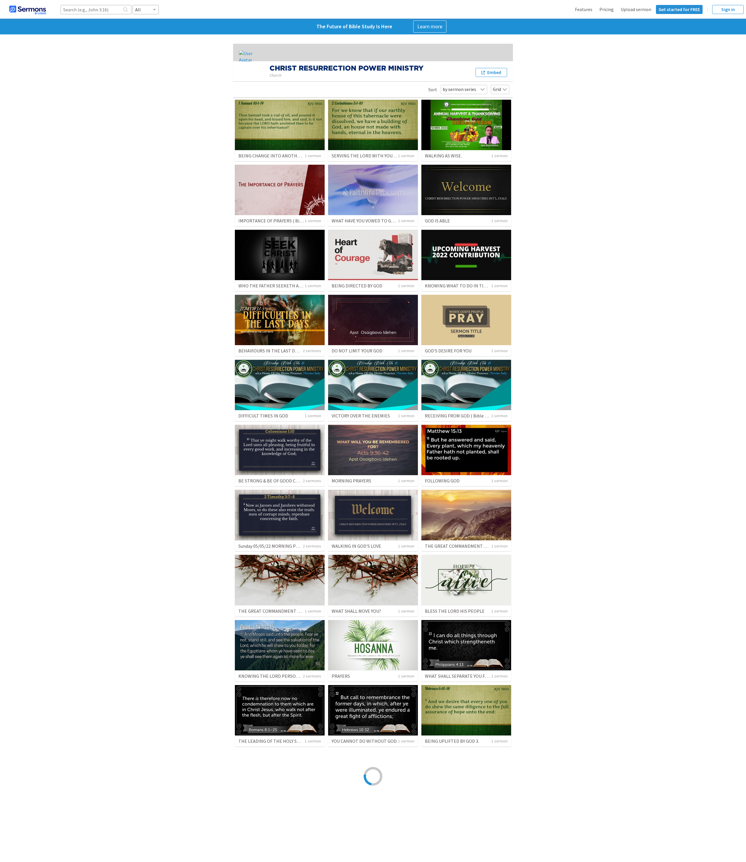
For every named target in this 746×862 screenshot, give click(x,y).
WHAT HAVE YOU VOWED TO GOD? (365, 221)
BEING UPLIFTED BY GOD (357, 806)
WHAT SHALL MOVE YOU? (356, 611)
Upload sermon (636, 9)
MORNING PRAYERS (351, 481)
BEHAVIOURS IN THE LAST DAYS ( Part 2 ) (279, 351)
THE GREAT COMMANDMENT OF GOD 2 (463, 546)
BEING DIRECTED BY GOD (357, 286)
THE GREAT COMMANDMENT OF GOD (275, 611)
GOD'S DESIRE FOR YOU (448, 351)
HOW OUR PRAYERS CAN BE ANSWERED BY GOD (285, 806)
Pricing (606, 9)
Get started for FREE (679, 9)
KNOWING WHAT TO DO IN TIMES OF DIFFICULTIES (475, 286)
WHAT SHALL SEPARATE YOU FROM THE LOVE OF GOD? (479, 676)
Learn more (429, 26)
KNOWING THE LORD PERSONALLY (273, 676)
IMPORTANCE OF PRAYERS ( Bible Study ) (279, 221)
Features (583, 9)
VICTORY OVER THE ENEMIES (361, 416)
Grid (497, 89)
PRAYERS (341, 676)
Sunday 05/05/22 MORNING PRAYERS (274, 546)
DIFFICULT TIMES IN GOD (263, 416)
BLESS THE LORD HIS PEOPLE (455, 611)
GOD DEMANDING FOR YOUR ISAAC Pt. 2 (464, 806)
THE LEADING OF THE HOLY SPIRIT (273, 741)
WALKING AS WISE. (443, 156)
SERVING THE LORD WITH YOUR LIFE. (369, 156)
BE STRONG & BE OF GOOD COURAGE (275, 481)
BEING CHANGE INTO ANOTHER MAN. (276, 156)
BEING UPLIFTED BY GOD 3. (452, 741)
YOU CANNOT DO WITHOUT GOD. (364, 741)
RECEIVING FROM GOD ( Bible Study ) (461, 416)
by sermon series (459, 89)
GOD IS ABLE (437, 221)
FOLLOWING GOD (442, 481)
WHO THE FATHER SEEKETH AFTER (273, 286)
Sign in (728, 9)
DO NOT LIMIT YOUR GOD (357, 351)
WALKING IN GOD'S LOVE (356, 546)
